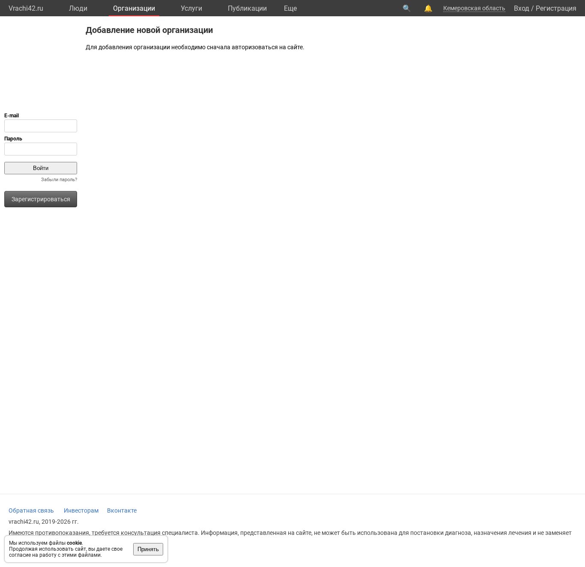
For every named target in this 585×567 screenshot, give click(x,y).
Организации (134, 8)
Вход (521, 8)
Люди (78, 8)
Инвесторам (81, 510)
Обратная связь (31, 510)
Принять (148, 549)
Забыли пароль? (59, 179)
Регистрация (556, 8)
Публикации (247, 8)
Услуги (191, 8)
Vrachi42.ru (26, 8)
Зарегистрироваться (41, 199)
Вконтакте (122, 510)
